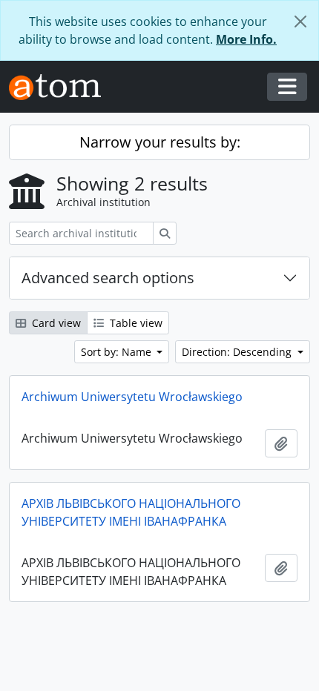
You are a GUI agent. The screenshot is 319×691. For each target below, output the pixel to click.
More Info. (246, 39)
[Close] (300, 21)
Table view (134, 323)
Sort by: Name (117, 352)
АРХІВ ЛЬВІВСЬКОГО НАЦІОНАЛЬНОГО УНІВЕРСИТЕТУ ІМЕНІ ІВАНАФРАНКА (131, 512)
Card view (55, 323)
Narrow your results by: (159, 142)
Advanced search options (108, 278)
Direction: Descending (238, 352)
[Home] (61, 87)
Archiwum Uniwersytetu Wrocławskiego (132, 397)
